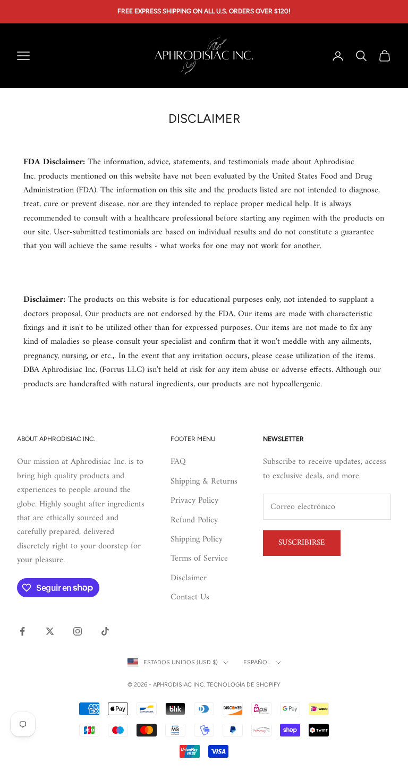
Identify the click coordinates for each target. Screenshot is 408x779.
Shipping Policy (197, 539)
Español (256, 662)
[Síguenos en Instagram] (77, 631)
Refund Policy (194, 520)
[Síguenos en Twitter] (50, 631)
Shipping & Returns (204, 481)
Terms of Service (199, 558)
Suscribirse (301, 543)
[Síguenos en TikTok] (105, 631)
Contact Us (190, 597)
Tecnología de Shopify (243, 684)
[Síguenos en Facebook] (22, 631)
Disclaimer (189, 578)
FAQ (178, 461)
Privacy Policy (194, 500)
